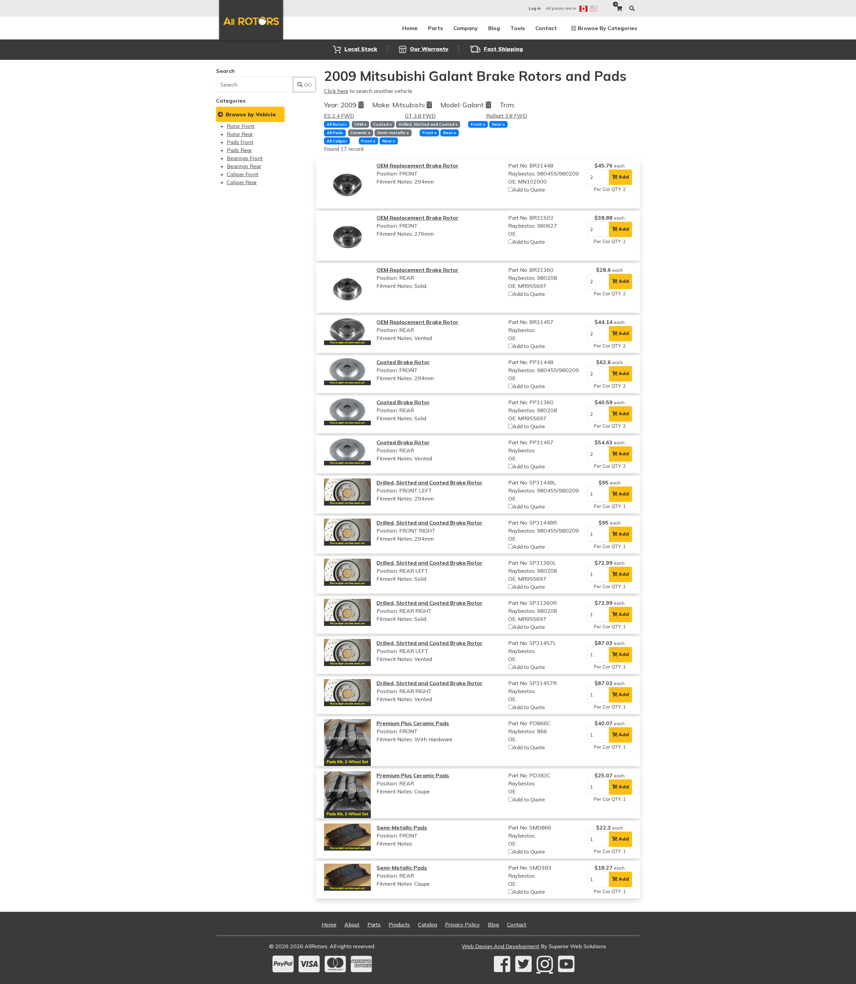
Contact (546, 28)
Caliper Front (242, 174)
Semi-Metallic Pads (402, 827)
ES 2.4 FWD (339, 115)
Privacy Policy (462, 924)
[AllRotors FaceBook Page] (502, 964)
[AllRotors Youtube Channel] (566, 964)
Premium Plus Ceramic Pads (413, 723)
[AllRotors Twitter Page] (523, 964)
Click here (336, 91)
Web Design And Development (500, 946)
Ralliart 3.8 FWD (506, 115)
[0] (619, 8)
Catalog (427, 924)
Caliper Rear (242, 182)
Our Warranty (429, 48)
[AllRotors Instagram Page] (545, 964)
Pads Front (240, 142)
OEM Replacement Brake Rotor (417, 165)
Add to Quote (529, 189)
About (351, 924)
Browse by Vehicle (251, 114)
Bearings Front (245, 158)
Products (399, 924)
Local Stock (360, 48)
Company (465, 28)
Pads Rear (239, 150)
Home (410, 28)
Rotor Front (240, 126)
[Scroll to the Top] (840, 976)
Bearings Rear (244, 166)
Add (623, 177)
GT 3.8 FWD (420, 115)
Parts (435, 28)
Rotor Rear (240, 134)
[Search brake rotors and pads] (632, 8)
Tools (517, 28)
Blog (494, 28)
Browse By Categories (607, 28)
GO (307, 84)
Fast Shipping (503, 48)
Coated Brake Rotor (403, 362)
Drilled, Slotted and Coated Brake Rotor (430, 482)
